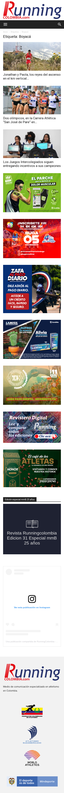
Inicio (5, 32)
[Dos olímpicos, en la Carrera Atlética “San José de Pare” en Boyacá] (32, 100)
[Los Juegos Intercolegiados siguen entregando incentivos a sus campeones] (32, 143)
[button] (5, 24)
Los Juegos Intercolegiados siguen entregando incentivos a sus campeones (32, 164)
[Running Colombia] (32, 10)
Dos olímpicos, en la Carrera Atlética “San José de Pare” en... (29, 120)
